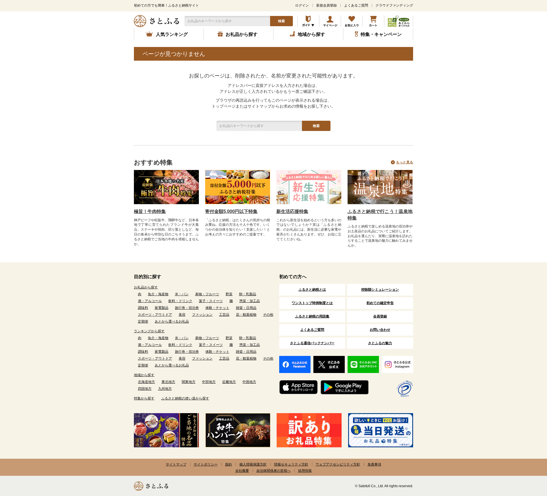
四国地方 (145, 389)
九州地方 (165, 389)
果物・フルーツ (207, 294)
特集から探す (144, 398)
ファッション (202, 315)
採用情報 (305, 471)
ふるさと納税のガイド (308, 21)
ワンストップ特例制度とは (312, 303)
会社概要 (242, 471)
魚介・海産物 (158, 294)
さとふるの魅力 (380, 343)
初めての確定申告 (380, 303)
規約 (228, 464)
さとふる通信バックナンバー (312, 343)
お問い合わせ (380, 330)
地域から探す (144, 375)
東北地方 (168, 382)
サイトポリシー (206, 464)
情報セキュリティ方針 (291, 464)
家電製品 (161, 308)
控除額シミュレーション (380, 290)
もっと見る (404, 162)
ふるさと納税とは (312, 290)
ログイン (302, 5)
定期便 (143, 321)
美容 (182, 315)
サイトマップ (176, 464)
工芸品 (224, 315)
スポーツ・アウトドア (155, 315)
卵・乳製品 (247, 294)
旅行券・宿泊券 (187, 308)
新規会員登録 (326, 5)
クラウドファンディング (394, 5)
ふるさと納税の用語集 (312, 316)
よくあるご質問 (356, 5)
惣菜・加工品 (249, 301)
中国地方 (249, 382)
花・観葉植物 (246, 315)
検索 (281, 21)
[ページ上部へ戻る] (527, 459)
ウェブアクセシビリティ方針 (338, 464)
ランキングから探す (149, 331)
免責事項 (374, 464)
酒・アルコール (150, 301)
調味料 (143, 308)
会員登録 (380, 316)
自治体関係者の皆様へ (273, 471)
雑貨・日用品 (246, 308)
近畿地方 (229, 382)
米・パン (182, 294)
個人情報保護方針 (253, 464)
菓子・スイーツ (211, 301)
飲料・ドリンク (180, 301)
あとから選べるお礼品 (172, 321)
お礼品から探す (146, 287)
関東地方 (188, 382)
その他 (268, 315)
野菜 (229, 294)
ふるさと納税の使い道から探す (185, 398)
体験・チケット (217, 308)
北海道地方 (146, 382)
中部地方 (209, 382)
